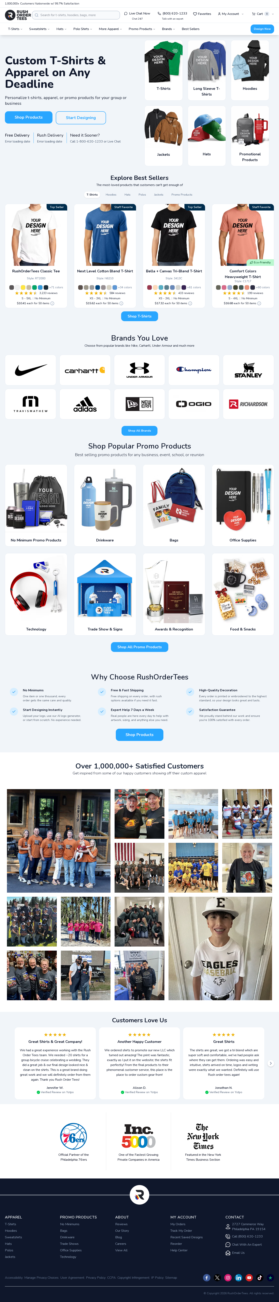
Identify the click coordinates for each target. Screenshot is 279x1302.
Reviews (121, 1224)
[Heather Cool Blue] (97, 287)
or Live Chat (112, 141)
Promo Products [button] (140, 29)
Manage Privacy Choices (41, 1277)
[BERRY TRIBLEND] (149, 287)
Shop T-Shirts (140, 316)
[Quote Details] (52, 303)
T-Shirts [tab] (92, 195)
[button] (58, 841)
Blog (118, 1237)
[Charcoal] (11, 287)
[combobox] (76, 15)
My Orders (177, 1224)
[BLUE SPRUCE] (241, 287)
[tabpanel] (139, 264)
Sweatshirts (13, 1237)
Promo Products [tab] (182, 195)
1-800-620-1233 (89, 141)
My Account (230, 14)
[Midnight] (46, 287)
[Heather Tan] (109, 287)
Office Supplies (71, 1250)
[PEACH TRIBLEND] (155, 287)
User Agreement (72, 1277)
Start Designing (81, 117)
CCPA (111, 1277)
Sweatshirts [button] (38, 29)
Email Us (238, 1253)
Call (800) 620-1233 (247, 1236)
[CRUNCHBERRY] (224, 287)
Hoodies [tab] (111, 195)
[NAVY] (252, 287)
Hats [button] (60, 29)
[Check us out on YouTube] (249, 1277)
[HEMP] (235, 287)
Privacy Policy (96, 1277)
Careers (120, 1244)
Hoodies (11, 1230)
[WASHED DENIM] (229, 287)
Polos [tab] (142, 195)
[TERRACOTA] (246, 287)
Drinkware (67, 1237)
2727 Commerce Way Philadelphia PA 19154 (249, 1226)
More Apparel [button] (109, 29)
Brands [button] (167, 29)
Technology (68, 1257)
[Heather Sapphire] (40, 287)
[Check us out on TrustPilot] (270, 1277)
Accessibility (14, 1277)
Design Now (262, 29)
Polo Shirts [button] (81, 29)
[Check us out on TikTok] (259, 1277)
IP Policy (157, 1277)
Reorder (176, 1244)
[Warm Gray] (86, 287)
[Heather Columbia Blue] (114, 287)
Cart (262, 14)
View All (121, 1250)
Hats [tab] (128, 195)
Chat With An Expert (247, 1244)
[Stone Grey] (103, 287)
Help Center (178, 1250)
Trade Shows (69, 1244)
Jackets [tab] (158, 195)
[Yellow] (23, 287)
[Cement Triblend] (178, 287)
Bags (63, 1230)
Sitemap (171, 1277)
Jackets (10, 1257)
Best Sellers (191, 29)
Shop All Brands (139, 431)
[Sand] (28, 287)
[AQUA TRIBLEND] (160, 287)
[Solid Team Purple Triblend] (183, 287)
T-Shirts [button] (13, 29)
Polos (9, 1250)
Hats (8, 1244)
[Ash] (17, 287)
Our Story (122, 1230)
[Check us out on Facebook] (206, 1277)
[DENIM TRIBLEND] (166, 287)
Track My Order (181, 1230)
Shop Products (29, 117)
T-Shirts (10, 1224)
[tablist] (139, 195)
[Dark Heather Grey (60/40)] (91, 287)
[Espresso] (80, 287)
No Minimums (69, 1224)
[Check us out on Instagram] (228, 1277)
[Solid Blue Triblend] (172, 287)
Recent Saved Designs (186, 1237)
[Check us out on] (238, 1277)
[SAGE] (218, 287)
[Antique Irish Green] (34, 287)
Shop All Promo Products (139, 647)
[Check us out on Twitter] (217, 1277)
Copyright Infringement (133, 1277)
